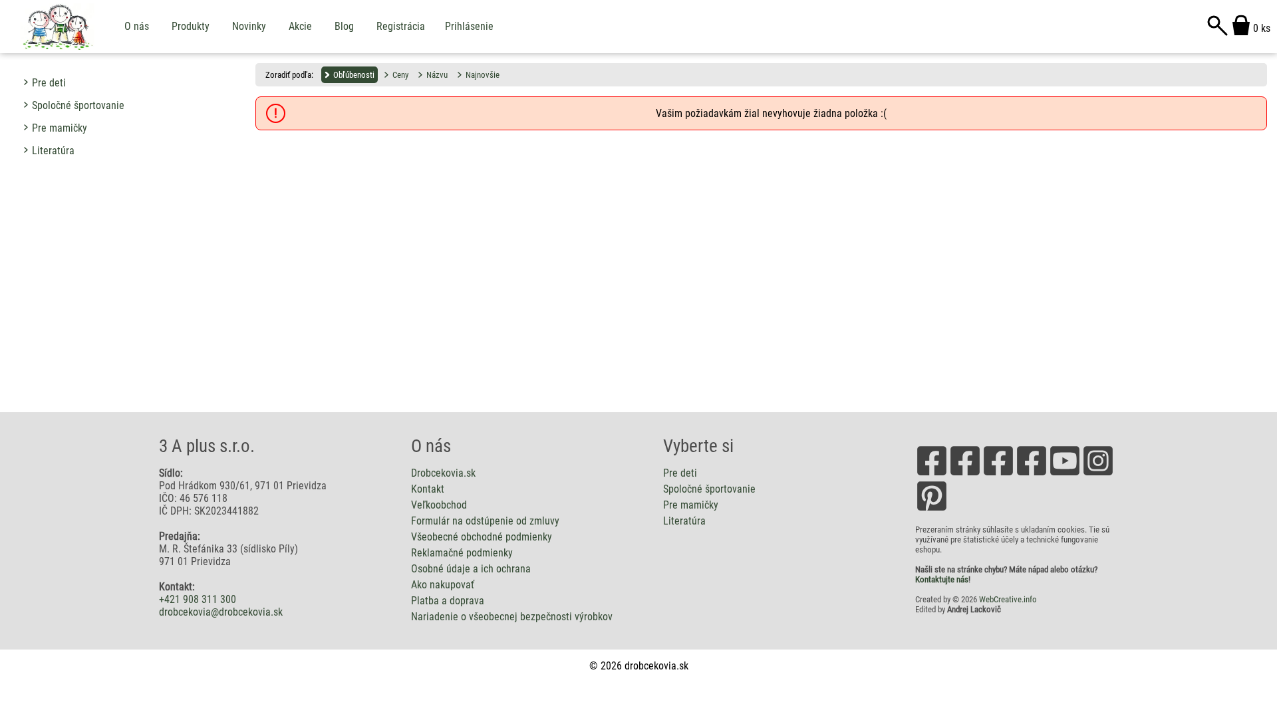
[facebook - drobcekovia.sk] (931, 474)
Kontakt (427, 489)
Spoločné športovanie (78, 105)
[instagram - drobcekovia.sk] (1098, 474)
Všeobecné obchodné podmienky (481, 537)
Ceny (400, 75)
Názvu (437, 75)
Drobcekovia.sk (443, 473)
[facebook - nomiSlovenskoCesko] (998, 474)
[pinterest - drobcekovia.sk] (931, 510)
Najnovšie (482, 75)
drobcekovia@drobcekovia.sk (221, 612)
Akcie (300, 26)
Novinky (249, 26)
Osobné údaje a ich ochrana (471, 568)
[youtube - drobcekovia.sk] (1064, 474)
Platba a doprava (447, 600)
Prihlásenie (469, 26)
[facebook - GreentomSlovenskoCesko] (1031, 474)
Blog (344, 26)
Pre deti (49, 82)
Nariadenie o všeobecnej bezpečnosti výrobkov (512, 616)
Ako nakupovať (442, 584)
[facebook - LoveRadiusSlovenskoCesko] (965, 474)
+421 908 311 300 (197, 599)
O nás (136, 26)
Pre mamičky (59, 128)
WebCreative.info (1008, 599)
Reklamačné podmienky (462, 552)
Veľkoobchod (439, 505)
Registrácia (400, 26)
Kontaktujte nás (941, 579)
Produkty (191, 26)
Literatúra (53, 150)
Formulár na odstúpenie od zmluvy (485, 521)
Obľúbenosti (353, 75)
